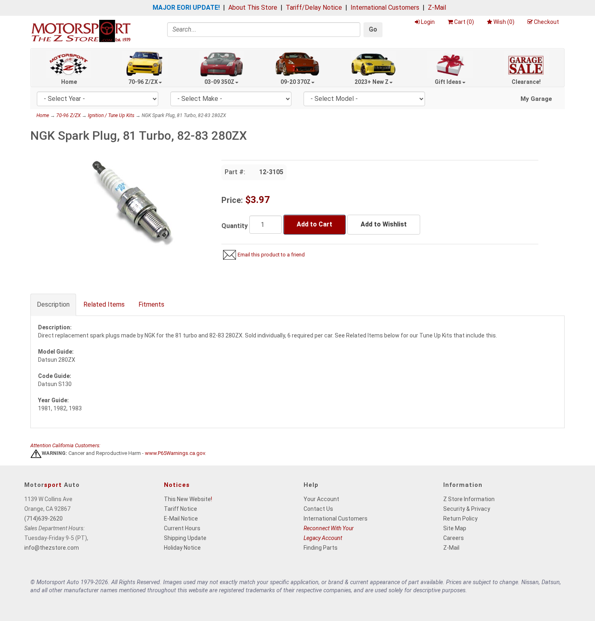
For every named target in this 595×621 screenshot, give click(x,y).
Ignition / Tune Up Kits (111, 115)
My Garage (536, 98)
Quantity (234, 226)
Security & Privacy (466, 509)
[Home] (81, 30)
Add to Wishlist (384, 224)
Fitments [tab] (151, 304)
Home (69, 82)
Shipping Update (185, 538)
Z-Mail (437, 7)
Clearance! (526, 82)
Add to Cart (314, 224)
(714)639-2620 (43, 518)
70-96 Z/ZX (143, 82)
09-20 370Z (295, 82)
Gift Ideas (448, 82)
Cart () (464, 22)
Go (373, 29)
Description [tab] (53, 304)
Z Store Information (469, 499)
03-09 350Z (219, 82)
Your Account (321, 499)
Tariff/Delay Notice (314, 7)
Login (428, 22)
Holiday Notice (182, 547)
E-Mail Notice (181, 518)
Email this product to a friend (271, 255)
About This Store (252, 7)
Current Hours (182, 528)
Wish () (503, 22)
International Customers (385, 7)
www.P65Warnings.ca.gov (175, 453)
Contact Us (318, 509)
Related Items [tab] (104, 304)
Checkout (546, 22)
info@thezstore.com (51, 547)
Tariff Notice (180, 509)
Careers (453, 538)
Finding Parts (321, 547)
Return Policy (460, 518)
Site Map (454, 528)
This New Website (187, 499)
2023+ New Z (372, 82)
